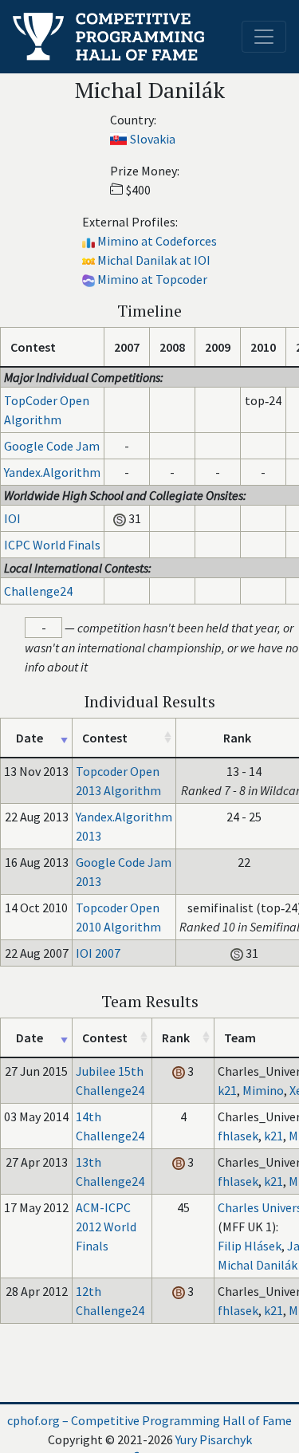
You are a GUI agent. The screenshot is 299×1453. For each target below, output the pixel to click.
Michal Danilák (257, 1265)
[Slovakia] (118, 138)
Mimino (263, 1090)
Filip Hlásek (249, 1246)
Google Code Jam (52, 446)
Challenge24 (38, 591)
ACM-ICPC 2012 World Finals (106, 1226)
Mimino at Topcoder (152, 279)
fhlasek (238, 1136)
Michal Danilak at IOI (153, 260)
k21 (227, 1090)
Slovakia (152, 139)
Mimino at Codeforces (157, 241)
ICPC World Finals (52, 545)
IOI (12, 518)
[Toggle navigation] (264, 37)
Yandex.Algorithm (52, 472)
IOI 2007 (98, 953)
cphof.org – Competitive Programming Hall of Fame (149, 1420)
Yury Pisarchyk (213, 1439)
